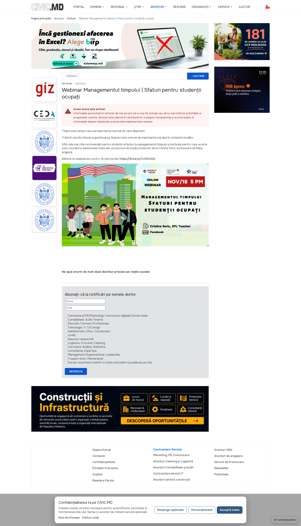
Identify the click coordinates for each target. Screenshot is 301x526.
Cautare (198, 76)
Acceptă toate (230, 510)
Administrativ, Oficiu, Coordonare (89, 331)
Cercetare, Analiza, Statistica (86, 347)
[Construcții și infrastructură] (120, 408)
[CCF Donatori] (242, 41)
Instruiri (67, 83)
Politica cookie (90, 517)
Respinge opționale (170, 510)
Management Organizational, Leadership (94, 354)
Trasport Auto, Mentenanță (85, 358)
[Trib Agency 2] (242, 89)
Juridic (72, 335)
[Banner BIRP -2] (120, 46)
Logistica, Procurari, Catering (86, 343)
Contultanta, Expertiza (82, 351)
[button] (97, 7)
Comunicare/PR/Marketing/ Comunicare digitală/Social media (108, 315)
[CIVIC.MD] (47, 7)
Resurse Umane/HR (81, 339)
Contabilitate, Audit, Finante (85, 319)
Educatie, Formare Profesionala (88, 323)
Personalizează (201, 510)
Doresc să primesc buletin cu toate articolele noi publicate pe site (110, 362)
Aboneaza (76, 371)
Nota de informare (69, 517)
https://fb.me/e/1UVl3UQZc (138, 159)
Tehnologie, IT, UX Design (84, 327)
